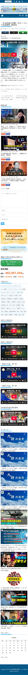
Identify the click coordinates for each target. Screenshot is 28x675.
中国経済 (3, 302)
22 (6, 650)
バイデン (15, 289)
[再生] (3, 337)
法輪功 (6, 311)
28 (2, 652)
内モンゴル (21, 89)
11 (18, 645)
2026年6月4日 (5, 124)
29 (6, 652)
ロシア (8, 292)
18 (18, 648)
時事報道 (8, 89)
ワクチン (13, 292)
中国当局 (21, 298)
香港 (23, 314)
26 (21, 650)
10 (14, 645)
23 (10, 650)
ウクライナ (9, 286)
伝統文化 (19, 302)
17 (14, 648)
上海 (18, 292)
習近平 (6, 314)
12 (21, 645)
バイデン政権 (22, 289)
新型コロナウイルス (11, 308)
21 (2, 650)
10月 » (6, 657)
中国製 (8, 302)
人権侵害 (13, 302)
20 (25, 648)
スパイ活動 (3, 289)
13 (25, 645)
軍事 (16, 314)
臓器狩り (11, 314)
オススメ (4, 89)
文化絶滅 (5, 91)
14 (2, 648)
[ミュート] (23, 337)
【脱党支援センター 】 (10, 28)
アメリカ (3, 286)
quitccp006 (12, 124)
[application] (14, 330)
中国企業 (3, 298)
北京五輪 (3, 305)
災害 (22, 311)
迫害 (20, 314)
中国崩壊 (17, 89)
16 (10, 648)
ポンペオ (3, 292)
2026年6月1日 (5, 151)
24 (14, 650)
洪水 (18, 311)
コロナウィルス (16, 286)
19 (21, 648)
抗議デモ (3, 308)
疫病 (25, 311)
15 (6, 648)
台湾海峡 (18, 305)
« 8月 (2, 657)
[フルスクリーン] (25, 337)
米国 (2, 314)
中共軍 (15, 295)
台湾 (13, 305)
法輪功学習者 (12, 311)
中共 (13, 89)
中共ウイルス (4, 295)
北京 (24, 302)
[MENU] (26, 15)
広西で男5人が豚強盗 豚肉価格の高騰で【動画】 (21, 97)
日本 (2, 311)
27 (25, 650)
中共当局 (11, 295)
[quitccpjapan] (2, 15)
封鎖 (23, 305)
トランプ (10, 289)
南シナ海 (9, 305)
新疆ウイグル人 (20, 308)
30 (10, 652)
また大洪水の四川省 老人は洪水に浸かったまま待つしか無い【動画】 (7, 97)
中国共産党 (9, 298)
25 (18, 650)
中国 (20, 295)
